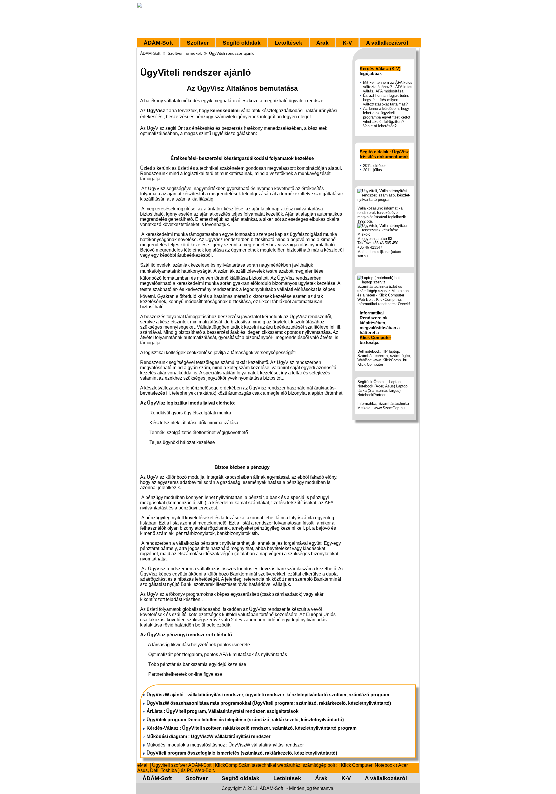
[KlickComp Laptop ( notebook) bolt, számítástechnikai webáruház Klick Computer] (384, 304)
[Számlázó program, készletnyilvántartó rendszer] (384, 199)
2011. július (372, 170)
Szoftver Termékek (185, 53)
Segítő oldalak (242, 43)
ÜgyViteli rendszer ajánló (232, 53)
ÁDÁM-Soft (158, 43)
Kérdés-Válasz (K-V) (380, 68)
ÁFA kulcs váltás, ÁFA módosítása (387, 89)
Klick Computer (375, 337)
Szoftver (198, 43)
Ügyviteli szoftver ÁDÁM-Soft (181, 765)
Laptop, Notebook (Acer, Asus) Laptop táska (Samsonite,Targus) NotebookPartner (382, 388)
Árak (322, 43)
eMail (143, 765)
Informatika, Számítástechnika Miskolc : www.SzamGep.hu (383, 405)
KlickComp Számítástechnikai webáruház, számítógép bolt (275, 765)
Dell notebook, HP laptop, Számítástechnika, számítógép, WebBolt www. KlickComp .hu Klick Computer (384, 358)
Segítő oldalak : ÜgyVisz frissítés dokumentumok (384, 154)
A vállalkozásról (387, 43)
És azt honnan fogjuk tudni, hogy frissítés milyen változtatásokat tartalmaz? (386, 99)
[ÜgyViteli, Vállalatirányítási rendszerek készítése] (384, 230)
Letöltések (288, 43)
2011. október (374, 165)
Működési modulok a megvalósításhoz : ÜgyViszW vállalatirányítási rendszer (225, 744)
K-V (347, 43)
